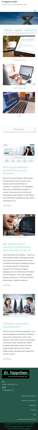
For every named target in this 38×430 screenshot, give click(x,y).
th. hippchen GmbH (9, 1)
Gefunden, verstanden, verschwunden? (16, 325)
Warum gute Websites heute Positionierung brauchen (15, 170)
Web (19, 116)
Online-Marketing (18, 88)
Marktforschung (19, 60)
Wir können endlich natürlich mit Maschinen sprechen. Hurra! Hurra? (17, 247)
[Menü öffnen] (35, 11)
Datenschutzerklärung (17, 426)
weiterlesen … (7, 205)
